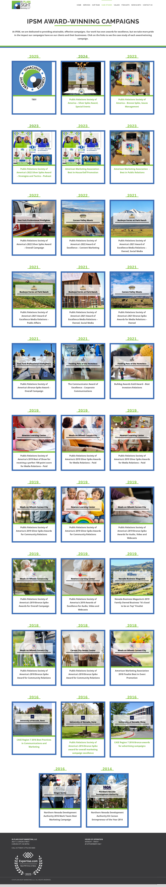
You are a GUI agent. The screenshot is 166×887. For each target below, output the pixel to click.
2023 (34, 126)
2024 (83, 56)
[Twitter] (91, 853)
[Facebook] (86, 853)
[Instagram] (96, 853)
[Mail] (100, 853)
